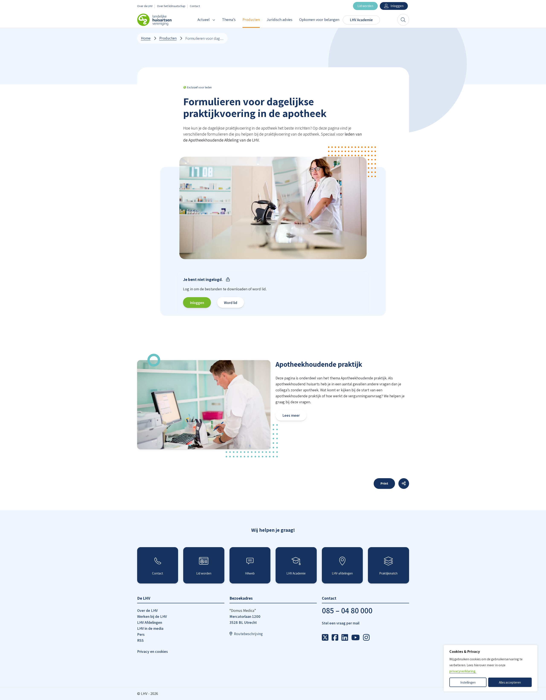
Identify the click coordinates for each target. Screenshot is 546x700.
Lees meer (291, 415)
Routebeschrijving (248, 633)
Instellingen (468, 682)
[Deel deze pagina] (403, 483)
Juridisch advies (279, 19)
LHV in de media (150, 628)
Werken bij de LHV (152, 616)
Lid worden (365, 6)
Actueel (203, 19)
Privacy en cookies (152, 651)
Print (384, 483)
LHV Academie (361, 19)
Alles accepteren (510, 682)
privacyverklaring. (462, 671)
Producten (251, 19)
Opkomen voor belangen (319, 19)
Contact (195, 6)
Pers (141, 634)
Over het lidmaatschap (171, 6)
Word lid (230, 302)
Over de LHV (144, 6)
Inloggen (397, 6)
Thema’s (229, 19)
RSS (140, 640)
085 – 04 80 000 (347, 610)
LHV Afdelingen (149, 622)
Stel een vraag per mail (340, 623)
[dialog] (490, 668)
